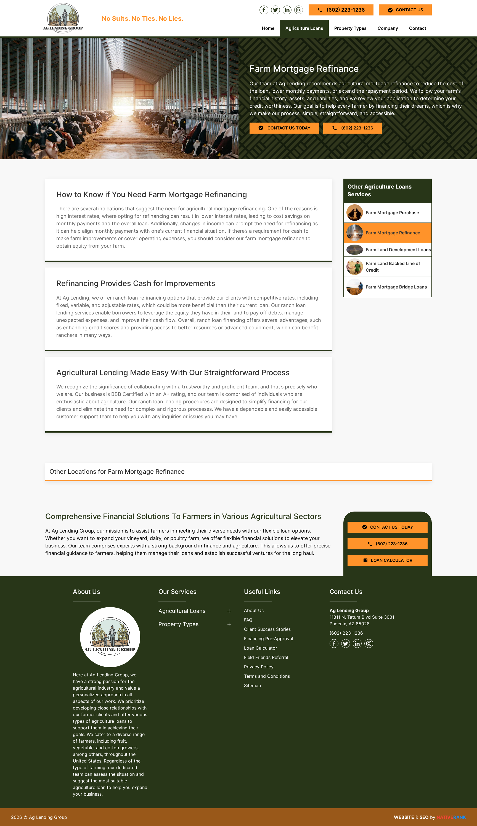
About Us (254, 610)
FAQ (248, 620)
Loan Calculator (260, 648)
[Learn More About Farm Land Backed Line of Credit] (387, 267)
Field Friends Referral (266, 657)
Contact (417, 28)
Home (268, 28)
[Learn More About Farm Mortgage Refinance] (387, 233)
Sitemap (252, 685)
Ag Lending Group (349, 610)
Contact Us (409, 9)
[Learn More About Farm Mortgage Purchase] (387, 213)
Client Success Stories (267, 629)
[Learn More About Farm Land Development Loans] (387, 249)
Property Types (350, 28)
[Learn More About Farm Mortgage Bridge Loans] (387, 287)
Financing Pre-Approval (268, 638)
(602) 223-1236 (345, 10)
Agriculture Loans (304, 28)
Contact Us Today (288, 128)
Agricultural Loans (181, 611)
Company (388, 28)
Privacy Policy (259, 666)
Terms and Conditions (267, 676)
